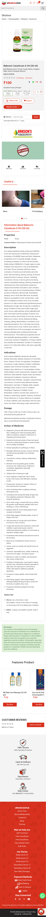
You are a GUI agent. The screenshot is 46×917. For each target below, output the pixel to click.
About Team (22, 811)
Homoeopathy (14, 19)
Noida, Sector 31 (22, 855)
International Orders (22, 843)
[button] (22, 218)
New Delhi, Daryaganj (22, 871)
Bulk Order (22, 846)
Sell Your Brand (22, 833)
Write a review (35, 725)
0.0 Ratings (20, 78)
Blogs (22, 821)
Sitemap (22, 824)
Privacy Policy (6, 905)
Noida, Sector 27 (22, 858)
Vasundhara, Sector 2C (22, 868)
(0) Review (28, 78)
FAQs (42, 905)
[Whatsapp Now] (42, 896)
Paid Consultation (22, 840)
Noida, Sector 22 (22, 861)
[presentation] (4, 689)
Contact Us (22, 818)
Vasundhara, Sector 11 (22, 865)
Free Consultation (22, 836)
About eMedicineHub (22, 814)
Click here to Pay (42, 460)
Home (4, 19)
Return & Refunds (33, 905)
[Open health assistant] (41, 911)
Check (36, 117)
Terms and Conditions (19, 905)
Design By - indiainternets (23, 914)
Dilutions (24, 19)
